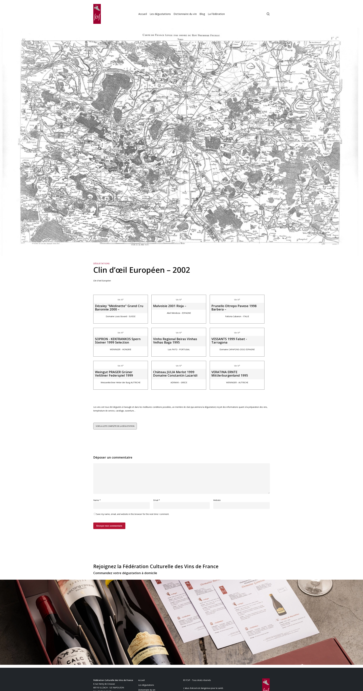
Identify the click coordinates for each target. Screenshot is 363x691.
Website (217, 500)
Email (156, 500)
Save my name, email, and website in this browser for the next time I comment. (132, 514)
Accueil (141, 680)
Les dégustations (146, 685)
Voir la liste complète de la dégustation (115, 426)
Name (97, 500)
